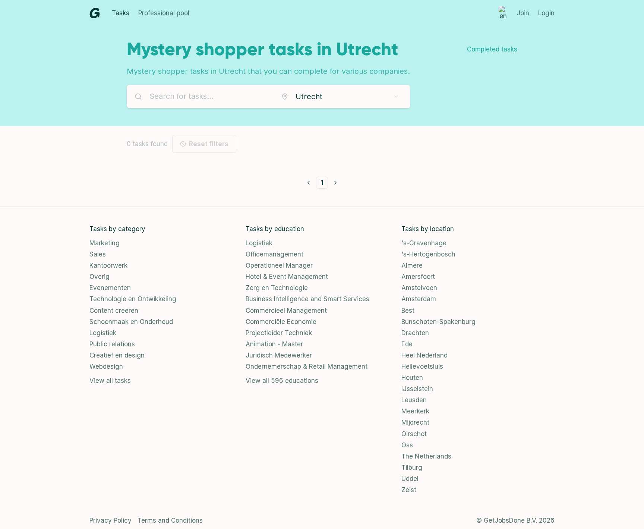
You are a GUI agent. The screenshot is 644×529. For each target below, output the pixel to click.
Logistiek (102, 333)
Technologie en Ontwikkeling (132, 299)
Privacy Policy (110, 520)
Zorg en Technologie (277, 288)
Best (407, 310)
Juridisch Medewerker (279, 355)
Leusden (414, 400)
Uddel (410, 478)
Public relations (112, 344)
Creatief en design (117, 355)
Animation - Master (274, 344)
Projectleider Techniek (279, 333)
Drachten (415, 333)
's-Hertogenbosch (428, 254)
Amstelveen (419, 288)
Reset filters (208, 144)
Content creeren (113, 310)
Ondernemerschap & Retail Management (306, 366)
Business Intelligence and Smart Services (307, 299)
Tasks (120, 13)
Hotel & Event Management (287, 276)
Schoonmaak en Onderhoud (131, 321)
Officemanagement (274, 254)
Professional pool (163, 13)
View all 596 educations (282, 380)
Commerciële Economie (281, 321)
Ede (407, 344)
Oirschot (414, 434)
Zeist (408, 490)
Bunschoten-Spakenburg (438, 321)
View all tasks (110, 380)
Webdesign (106, 366)
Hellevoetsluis (422, 366)
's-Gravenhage (423, 243)
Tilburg (411, 467)
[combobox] (340, 96)
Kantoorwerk (108, 265)
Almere (412, 265)
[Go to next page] (335, 183)
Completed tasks (492, 49)
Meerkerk (415, 411)
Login (546, 13)
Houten (412, 377)
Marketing (104, 243)
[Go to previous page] (309, 183)
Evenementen (110, 288)
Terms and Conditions (170, 520)
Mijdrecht (415, 422)
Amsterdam (418, 299)
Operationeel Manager (279, 265)
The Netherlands (426, 456)
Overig (99, 276)
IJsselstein (417, 389)
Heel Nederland (424, 355)
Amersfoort (418, 276)
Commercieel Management (286, 310)
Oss (407, 445)
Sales (97, 254)
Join (523, 13)
